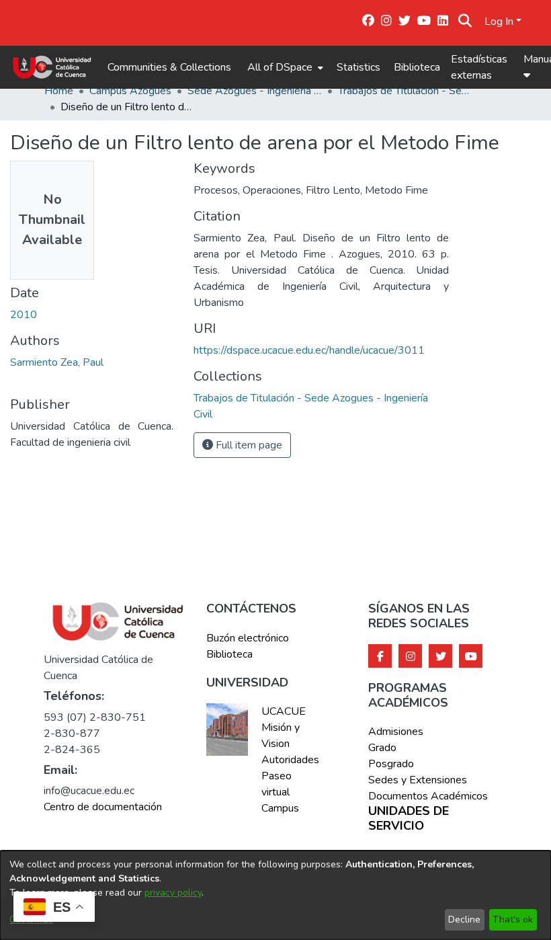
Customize (31, 919)
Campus (280, 808)
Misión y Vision (280, 735)
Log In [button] (500, 21)
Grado (382, 747)
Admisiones (395, 731)
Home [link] (58, 90)
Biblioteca (417, 67)
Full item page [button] (247, 445)
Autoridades (289, 759)
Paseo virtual (276, 784)
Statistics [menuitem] (358, 67)
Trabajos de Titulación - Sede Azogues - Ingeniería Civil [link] (405, 90)
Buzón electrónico (247, 638)
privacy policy (173, 892)
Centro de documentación (103, 806)
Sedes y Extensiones (417, 780)
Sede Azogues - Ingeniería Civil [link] (254, 90)
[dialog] (275, 895)
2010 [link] (23, 314)
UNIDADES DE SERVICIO (408, 818)
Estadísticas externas (479, 67)
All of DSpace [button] (279, 67)
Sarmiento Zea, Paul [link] (56, 362)
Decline (464, 919)
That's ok (513, 919)
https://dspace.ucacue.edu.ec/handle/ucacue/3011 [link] (309, 350)
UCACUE (283, 711)
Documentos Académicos (428, 796)
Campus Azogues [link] (130, 90)
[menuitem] (284, 67)
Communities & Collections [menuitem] (169, 67)
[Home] (52, 67)
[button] (465, 21)
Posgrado (391, 763)
